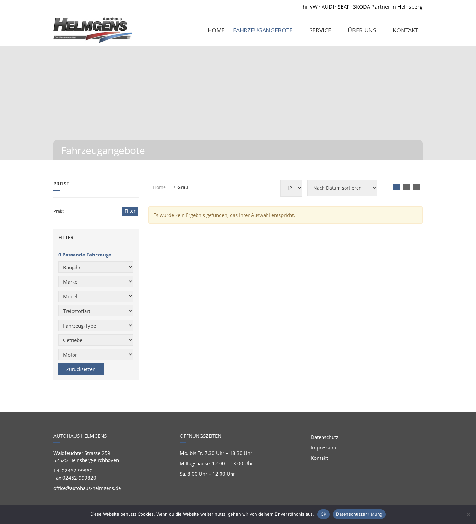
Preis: (58, 211)
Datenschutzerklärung (359, 514)
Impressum (323, 447)
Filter (130, 211)
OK (324, 514)
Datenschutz (324, 437)
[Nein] (468, 514)
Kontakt (319, 458)
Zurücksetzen (81, 369)
